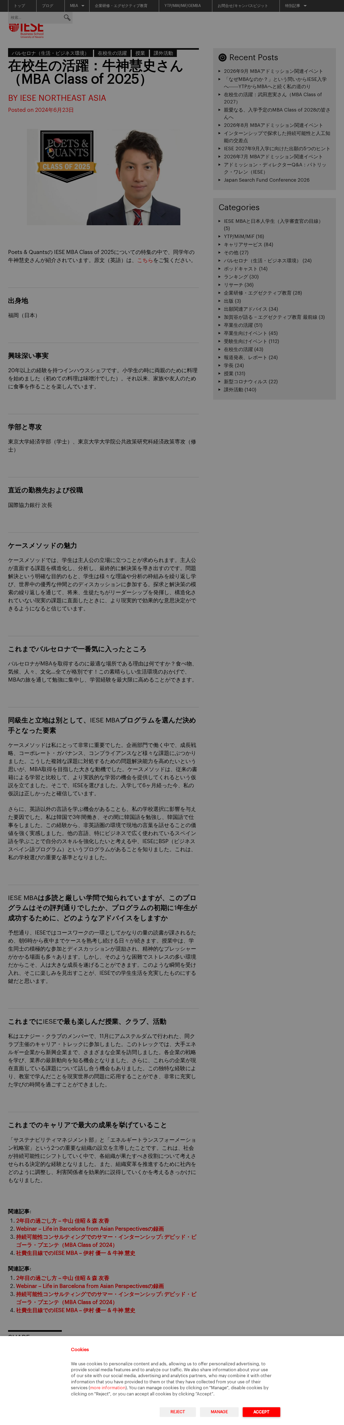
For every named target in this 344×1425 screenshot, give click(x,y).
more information (108, 1388)
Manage (219, 1412)
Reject (177, 1412)
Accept (261, 1412)
